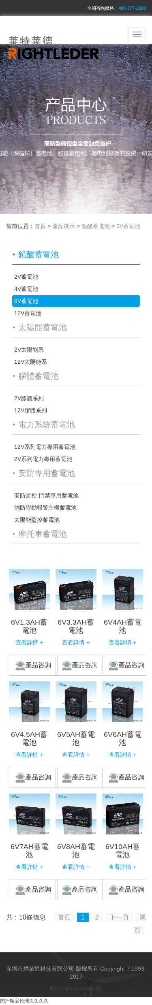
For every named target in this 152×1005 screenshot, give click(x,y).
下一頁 (119, 917)
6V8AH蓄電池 (76, 851)
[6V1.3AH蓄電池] (29, 589)
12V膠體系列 (30, 410)
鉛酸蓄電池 (95, 226)
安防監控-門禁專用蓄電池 (46, 495)
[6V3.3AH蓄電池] (76, 589)
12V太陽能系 (30, 361)
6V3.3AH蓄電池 (76, 626)
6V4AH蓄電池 (122, 626)
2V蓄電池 (26, 276)
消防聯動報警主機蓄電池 (45, 507)
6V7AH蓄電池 (29, 851)
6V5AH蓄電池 (76, 738)
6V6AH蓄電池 (122, 738)
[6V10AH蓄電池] (122, 814)
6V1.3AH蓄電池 (29, 626)
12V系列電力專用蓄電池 (44, 447)
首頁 (40, 226)
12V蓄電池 (27, 313)
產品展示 (63, 226)
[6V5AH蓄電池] (76, 701)
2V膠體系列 (29, 398)
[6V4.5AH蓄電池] (29, 701)
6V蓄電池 (128, 226)
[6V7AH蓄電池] (29, 814)
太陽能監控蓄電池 (37, 519)
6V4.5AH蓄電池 (29, 738)
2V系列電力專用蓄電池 (43, 459)
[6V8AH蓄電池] (76, 814)
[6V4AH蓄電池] (122, 589)
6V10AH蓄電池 (122, 851)
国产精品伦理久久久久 (24, 1001)
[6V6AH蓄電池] (122, 701)
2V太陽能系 (29, 349)
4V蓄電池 (26, 289)
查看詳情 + (29, 642)
